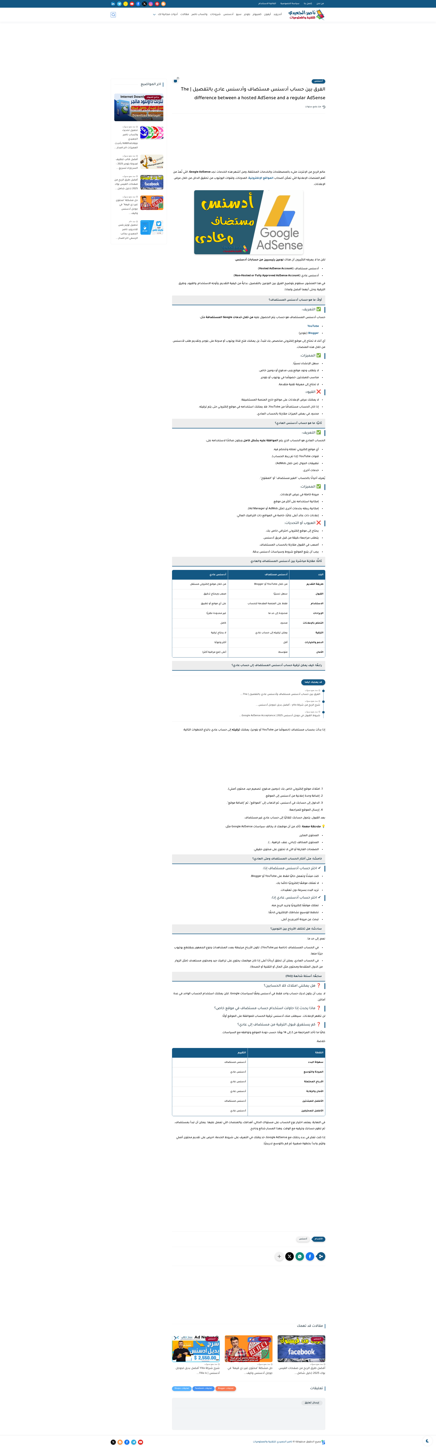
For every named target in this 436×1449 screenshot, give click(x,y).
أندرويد (278, 14)
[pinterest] (157, 4)
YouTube (313, 326)
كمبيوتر (257, 14)
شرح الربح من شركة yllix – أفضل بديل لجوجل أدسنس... (288, 705)
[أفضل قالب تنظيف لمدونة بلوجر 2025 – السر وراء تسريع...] (151, 162)
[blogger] (163, 4)
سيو (239, 14)
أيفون (267, 14)
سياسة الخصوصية (290, 4)
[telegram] (119, 4)
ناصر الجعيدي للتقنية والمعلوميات (272, 1442)
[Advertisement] (218, 52)
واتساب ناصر (199, 14)
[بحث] (113, 14)
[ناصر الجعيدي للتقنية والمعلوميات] (306, 14)
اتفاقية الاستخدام (267, 4)
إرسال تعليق (312, 1403)
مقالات (184, 14)
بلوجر (247, 14)
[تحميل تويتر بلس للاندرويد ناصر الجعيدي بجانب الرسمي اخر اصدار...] (151, 227)
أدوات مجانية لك (168, 14)
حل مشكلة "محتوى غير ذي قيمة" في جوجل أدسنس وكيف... (250, 1371)
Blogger (313, 333)
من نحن (320, 4)
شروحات (215, 14)
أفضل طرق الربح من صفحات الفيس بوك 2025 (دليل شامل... (302, 1371)
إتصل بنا (308, 4)
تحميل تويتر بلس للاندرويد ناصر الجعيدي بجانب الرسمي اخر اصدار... (127, 232)
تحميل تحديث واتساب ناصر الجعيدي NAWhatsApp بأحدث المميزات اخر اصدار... (126, 139)
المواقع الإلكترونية (261, 178)
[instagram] (151, 4)
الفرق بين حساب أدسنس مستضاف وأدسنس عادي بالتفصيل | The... (280, 694)
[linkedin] (113, 4)
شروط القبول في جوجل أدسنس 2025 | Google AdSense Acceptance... (279, 715)
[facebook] (138, 4)
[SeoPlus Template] (323, 1442)
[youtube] (132, 4)
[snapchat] (125, 4)
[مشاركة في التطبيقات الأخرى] (279, 1256)
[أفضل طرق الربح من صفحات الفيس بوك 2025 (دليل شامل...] (151, 182)
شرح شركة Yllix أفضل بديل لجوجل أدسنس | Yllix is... (198, 1371)
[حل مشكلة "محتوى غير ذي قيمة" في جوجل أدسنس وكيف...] (151, 202)
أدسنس (228, 14)
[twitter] (144, 4)
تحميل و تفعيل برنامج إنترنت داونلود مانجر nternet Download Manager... (141, 110)
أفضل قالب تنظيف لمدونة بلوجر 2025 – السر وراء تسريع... (127, 164)
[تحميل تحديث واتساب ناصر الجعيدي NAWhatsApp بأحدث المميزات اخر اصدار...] (151, 132)
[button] (310, 1256)
